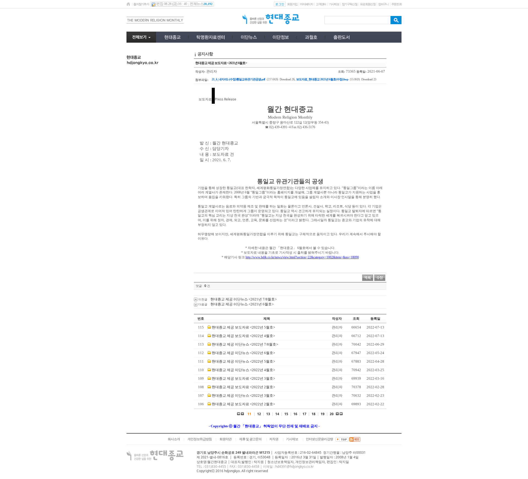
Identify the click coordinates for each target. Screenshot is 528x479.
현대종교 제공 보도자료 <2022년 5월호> (243, 327)
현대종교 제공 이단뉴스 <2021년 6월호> (242, 304)
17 (304, 414)
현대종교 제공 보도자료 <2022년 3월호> (243, 378)
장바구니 (383, 4)
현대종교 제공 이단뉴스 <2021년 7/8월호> (243, 299)
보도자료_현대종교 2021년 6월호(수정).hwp (322, 79)
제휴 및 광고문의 (250, 439)
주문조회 (396, 4)
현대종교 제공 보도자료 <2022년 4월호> (243, 336)
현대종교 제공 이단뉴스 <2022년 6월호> (243, 353)
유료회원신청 (367, 4)
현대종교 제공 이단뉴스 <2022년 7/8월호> (245, 344)
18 (313, 414)
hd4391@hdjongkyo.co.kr (294, 466)
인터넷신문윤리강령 (319, 439)
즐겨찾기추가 (141, 4)
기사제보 (334, 4)
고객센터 (321, 4)
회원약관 (225, 439)
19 (322, 414)
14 (277, 414)
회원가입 (292, 4)
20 (332, 414)
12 (259, 414)
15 (286, 414)
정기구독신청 (349, 4)
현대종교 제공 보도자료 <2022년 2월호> (243, 387)
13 (268, 414)
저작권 (273, 439)
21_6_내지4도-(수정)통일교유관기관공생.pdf (238, 79)
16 (295, 414)
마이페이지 (306, 4)
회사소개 (174, 439)
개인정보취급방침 (200, 439)
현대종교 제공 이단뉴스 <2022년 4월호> (243, 370)
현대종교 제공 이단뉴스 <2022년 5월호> (243, 361)
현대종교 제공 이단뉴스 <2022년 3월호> (243, 395)
